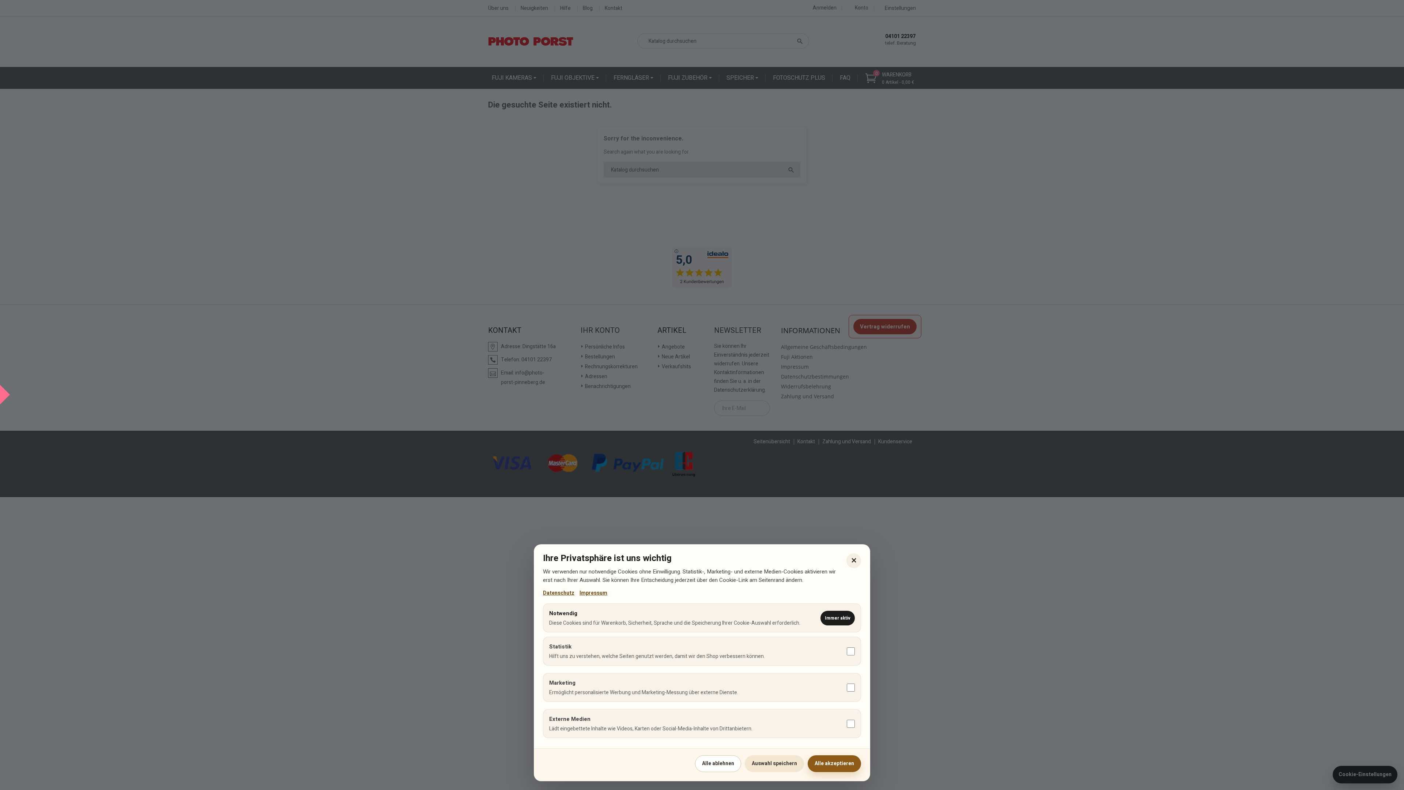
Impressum (593, 593)
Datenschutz (558, 593)
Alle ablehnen (718, 763)
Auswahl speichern (774, 763)
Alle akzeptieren (834, 763)
